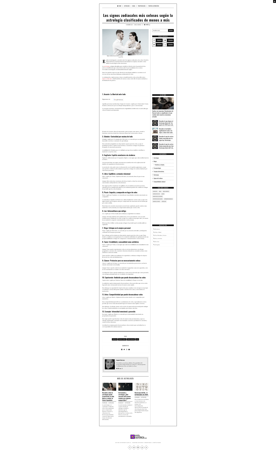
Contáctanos (156, 442)
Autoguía (157, 244)
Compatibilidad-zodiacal (159, 182)
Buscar (171, 30)
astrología (107, 66)
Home (120, 6)
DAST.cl (128, 442)
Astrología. (156, 158)
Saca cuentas (158, 238)
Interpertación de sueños (157, 199)
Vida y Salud (157, 232)
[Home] (138, 436)
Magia (133, 6)
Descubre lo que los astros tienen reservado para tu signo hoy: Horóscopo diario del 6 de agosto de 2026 (166, 140)
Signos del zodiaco (122, 339)
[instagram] (147, 24)
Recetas (156, 241)
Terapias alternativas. (159, 171)
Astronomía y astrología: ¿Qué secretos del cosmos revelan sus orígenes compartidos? (124, 396)
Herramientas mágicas (168, 199)
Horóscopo (155, 191)
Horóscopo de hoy (156, 194)
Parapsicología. (157, 168)
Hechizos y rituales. (160, 165)
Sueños (163, 194)
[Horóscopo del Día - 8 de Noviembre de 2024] (142, 386)
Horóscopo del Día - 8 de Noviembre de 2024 (141, 394)
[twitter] (146, 24)
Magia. (155, 161)
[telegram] (149, 24)
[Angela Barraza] (117, 368)
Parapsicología (141, 6)
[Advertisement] (125, 87)
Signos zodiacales (131, 339)
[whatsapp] (127, 349)
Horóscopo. (156, 175)
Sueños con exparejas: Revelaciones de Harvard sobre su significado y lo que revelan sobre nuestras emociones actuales (162, 114)
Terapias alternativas (153, 6)
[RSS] (146, 447)
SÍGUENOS (159, 40)
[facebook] (144, 24)
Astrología (127, 6)
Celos (137, 339)
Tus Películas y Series (160, 235)
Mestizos (157, 229)
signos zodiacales (107, 78)
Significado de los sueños (157, 196)
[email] (129, 349)
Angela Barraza (137, 24)
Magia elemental (166, 191)
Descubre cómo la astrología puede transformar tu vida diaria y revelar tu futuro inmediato (108, 396)
